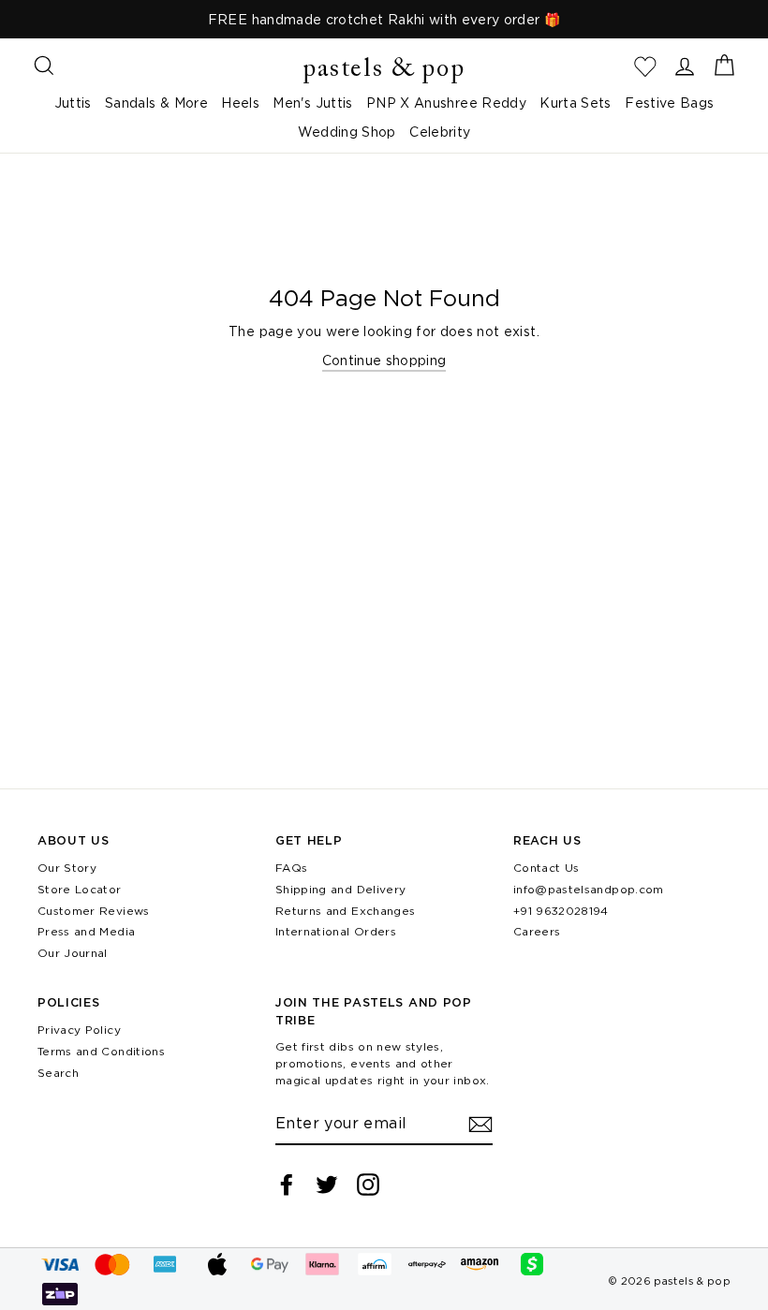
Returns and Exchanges (345, 911)
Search (58, 1073)
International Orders (335, 931)
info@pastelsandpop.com (588, 889)
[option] (384, 19)
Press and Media (86, 931)
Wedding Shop (347, 132)
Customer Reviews (93, 911)
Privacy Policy (79, 1029)
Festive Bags (669, 103)
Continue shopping (384, 360)
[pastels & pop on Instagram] (368, 1184)
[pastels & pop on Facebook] (286, 1184)
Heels (240, 103)
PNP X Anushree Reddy (446, 103)
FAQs (291, 867)
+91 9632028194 (561, 911)
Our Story (66, 867)
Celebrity (439, 132)
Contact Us (546, 867)
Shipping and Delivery (340, 889)
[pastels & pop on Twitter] (327, 1184)
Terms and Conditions (101, 1051)
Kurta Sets (575, 103)
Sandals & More (156, 103)
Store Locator (79, 889)
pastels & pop (384, 69)
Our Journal (72, 953)
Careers (536, 931)
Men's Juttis (312, 103)
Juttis (73, 103)
